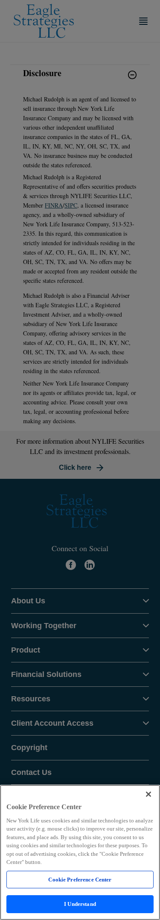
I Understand (80, 904)
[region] (80, 852)
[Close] (148, 794)
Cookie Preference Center (79, 879)
